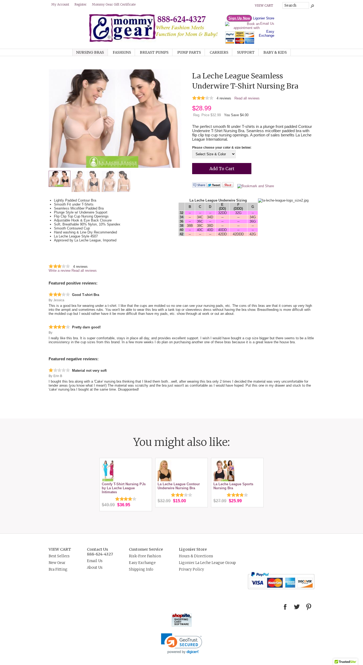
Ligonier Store (263, 18)
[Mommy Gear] (157, 41)
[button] (181, 643)
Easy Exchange (266, 33)
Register (80, 4)
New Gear (57, 563)
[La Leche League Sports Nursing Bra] (223, 480)
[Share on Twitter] (214, 187)
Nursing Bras (90, 52)
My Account (60, 4)
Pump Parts (189, 52)
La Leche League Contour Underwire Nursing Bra (179, 486)
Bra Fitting (58, 569)
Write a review (59, 271)
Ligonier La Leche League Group (207, 563)
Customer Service (146, 549)
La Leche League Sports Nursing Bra (233, 486)
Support (246, 52)
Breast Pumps (154, 52)
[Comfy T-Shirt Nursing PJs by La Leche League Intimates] (108, 480)
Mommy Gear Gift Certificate (114, 4)
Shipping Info (141, 569)
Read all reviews (247, 98)
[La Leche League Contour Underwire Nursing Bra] (164, 480)
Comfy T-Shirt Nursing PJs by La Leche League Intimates (124, 488)
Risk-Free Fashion (145, 556)
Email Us (267, 24)
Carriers (219, 52)
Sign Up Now (239, 18)
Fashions (122, 52)
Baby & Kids (275, 52)
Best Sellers (59, 556)
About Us (95, 567)
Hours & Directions (196, 556)
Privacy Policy (191, 569)
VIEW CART (60, 549)
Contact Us (97, 549)
